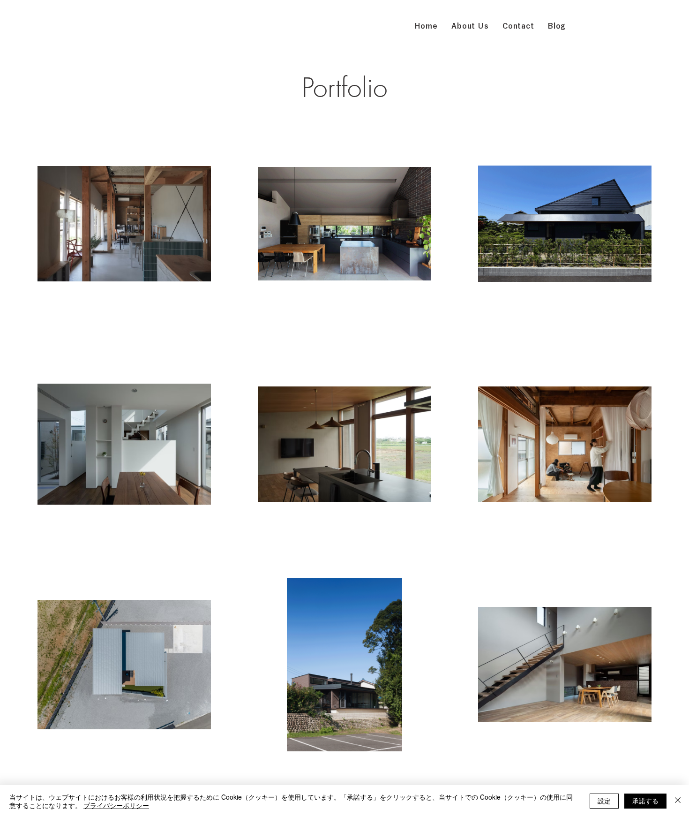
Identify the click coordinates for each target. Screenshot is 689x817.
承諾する (645, 800)
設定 (604, 800)
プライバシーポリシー (116, 805)
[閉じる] (677, 801)
